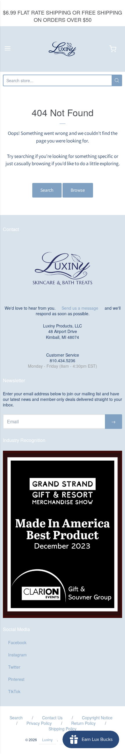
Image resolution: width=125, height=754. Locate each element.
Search (46, 190)
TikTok (14, 691)
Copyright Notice (97, 717)
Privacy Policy (39, 723)
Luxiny (47, 739)
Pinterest (16, 679)
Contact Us (52, 717)
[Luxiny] (62, 49)
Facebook (17, 642)
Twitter (14, 667)
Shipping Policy (62, 729)
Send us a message (80, 308)
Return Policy (83, 723)
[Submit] (117, 80)
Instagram (17, 655)
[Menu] (7, 49)
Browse (78, 190)
